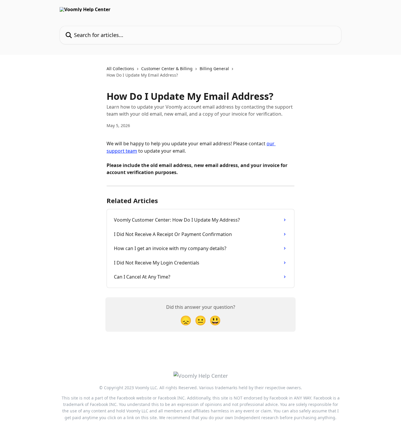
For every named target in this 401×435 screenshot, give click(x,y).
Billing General (214, 68)
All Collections (120, 68)
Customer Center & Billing (167, 68)
